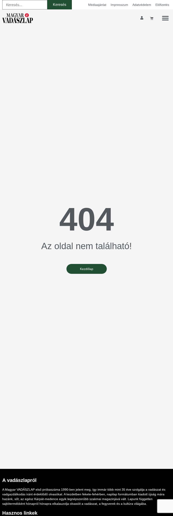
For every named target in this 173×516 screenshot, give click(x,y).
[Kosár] (152, 18)
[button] (165, 18)
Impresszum (119, 5)
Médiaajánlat (97, 5)
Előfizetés (162, 5)
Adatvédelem (141, 5)
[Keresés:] (24, 4)
